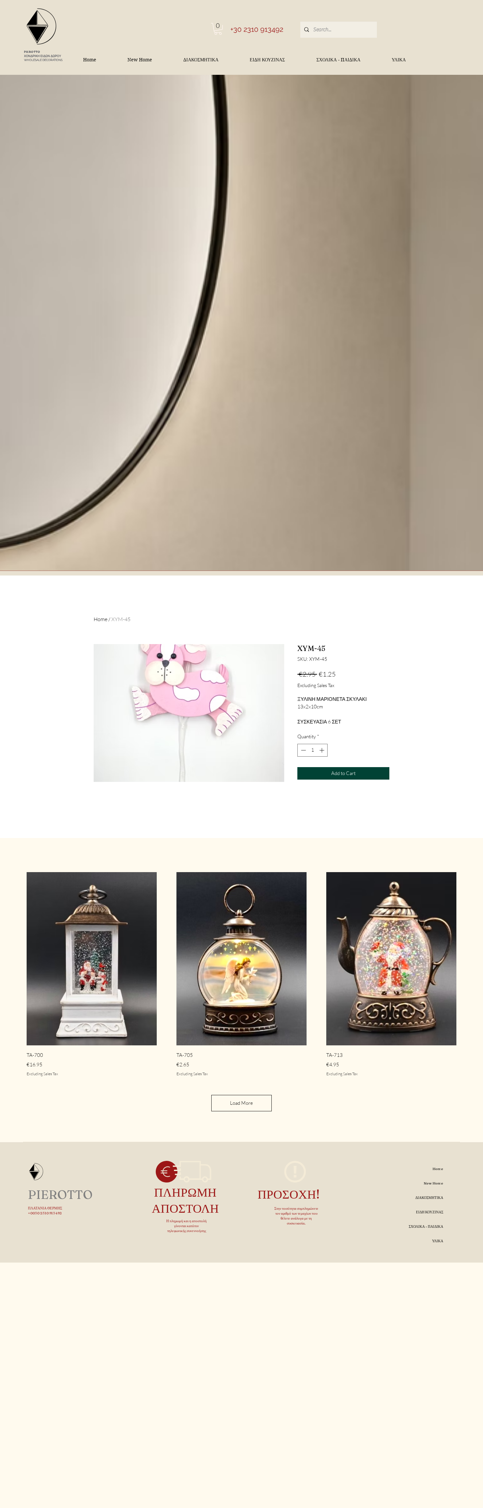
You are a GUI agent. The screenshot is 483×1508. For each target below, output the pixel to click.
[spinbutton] (312, 750)
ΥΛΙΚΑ (437, 1241)
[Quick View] (92, 958)
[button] (218, 29)
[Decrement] (302, 750)
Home (100, 619)
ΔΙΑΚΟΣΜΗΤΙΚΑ (429, 1197)
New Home (433, 1183)
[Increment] (322, 750)
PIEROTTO (32, 51)
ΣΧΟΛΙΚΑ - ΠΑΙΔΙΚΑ (426, 1226)
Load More (241, 1103)
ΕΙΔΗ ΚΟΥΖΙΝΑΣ (429, 1212)
